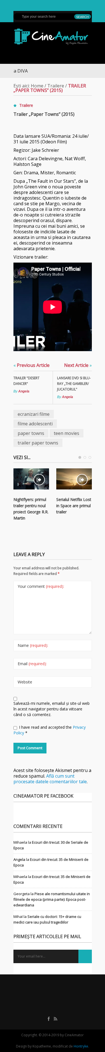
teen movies (66, 433)
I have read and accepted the (49, 729)
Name (33, 645)
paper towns (31, 433)
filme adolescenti (35, 424)
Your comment (41, 586)
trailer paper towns (38, 443)
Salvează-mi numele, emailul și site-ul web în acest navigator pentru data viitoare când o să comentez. (51, 709)
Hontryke (81, 1046)
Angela (23, 391)
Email (32, 663)
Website (25, 682)
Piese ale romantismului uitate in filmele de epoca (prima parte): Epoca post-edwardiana (51, 899)
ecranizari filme (34, 414)
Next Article (78, 365)
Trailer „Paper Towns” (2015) (43, 114)
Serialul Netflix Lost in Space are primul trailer (73, 505)
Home (37, 86)
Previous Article (31, 365)
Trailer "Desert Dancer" (26, 381)
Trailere (55, 86)
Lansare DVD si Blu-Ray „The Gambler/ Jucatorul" (74, 384)
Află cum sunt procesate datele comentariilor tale (50, 779)
